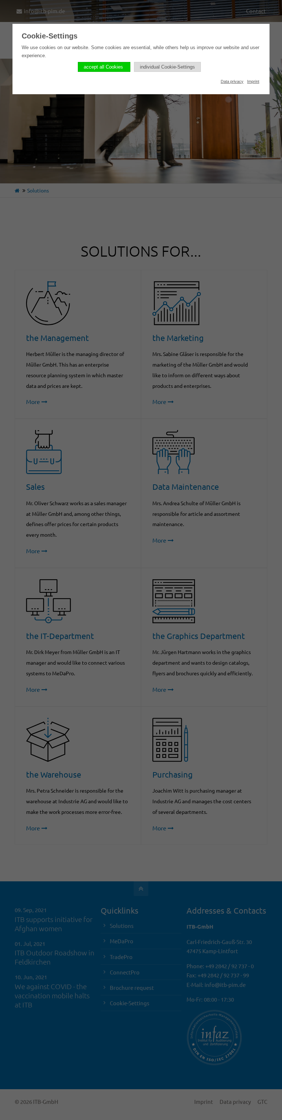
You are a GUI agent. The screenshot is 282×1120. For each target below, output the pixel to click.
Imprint (253, 81)
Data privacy (232, 81)
